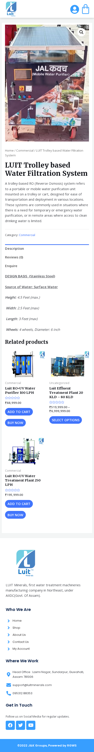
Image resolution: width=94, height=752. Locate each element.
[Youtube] (30, 725)
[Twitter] (20, 725)
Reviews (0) (14, 257)
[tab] (47, 248)
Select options (65, 420)
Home (9, 150)
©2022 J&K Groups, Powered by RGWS (47, 745)
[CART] (85, 8)
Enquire (11, 265)
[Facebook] (10, 725)
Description (14, 248)
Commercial (25, 150)
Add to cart (19, 411)
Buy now (15, 422)
